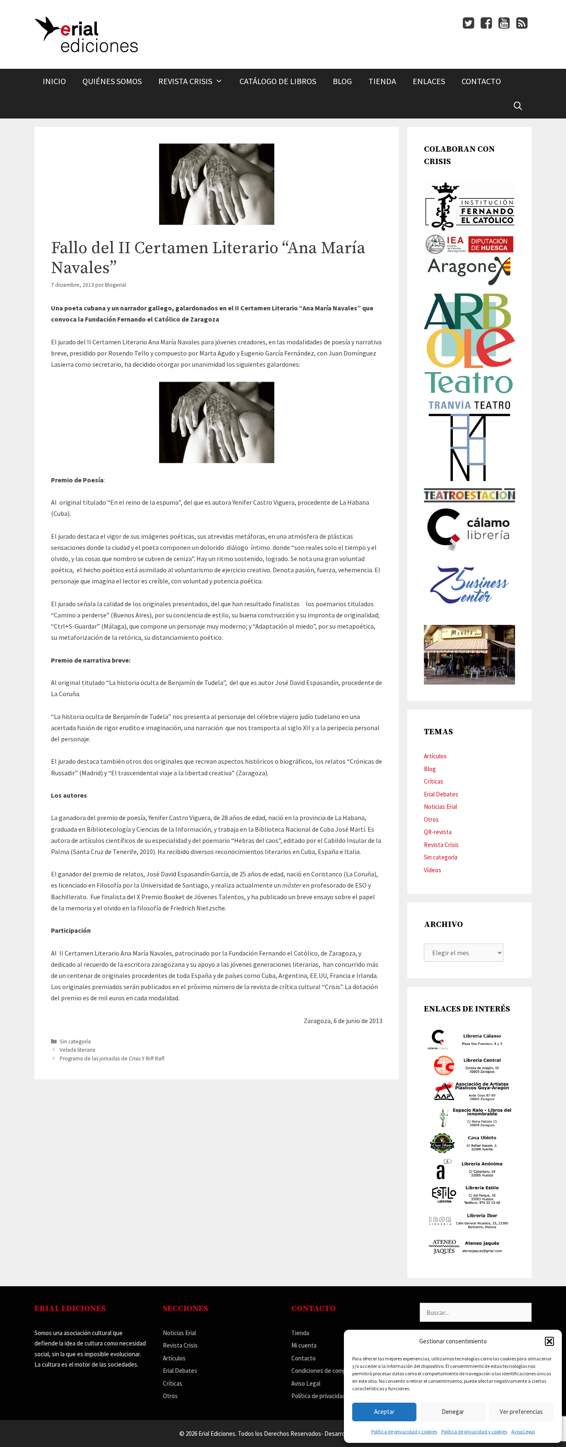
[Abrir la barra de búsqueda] (518, 106)
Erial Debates (441, 794)
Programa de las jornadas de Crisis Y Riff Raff (112, 1058)
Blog (342, 81)
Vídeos (432, 870)
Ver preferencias (521, 1412)
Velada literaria (77, 1049)
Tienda (382, 81)
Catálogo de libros (277, 81)
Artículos (435, 756)
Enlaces (429, 81)
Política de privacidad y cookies (404, 1431)
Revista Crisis (185, 81)
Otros (431, 819)
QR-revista (438, 832)
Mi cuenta (304, 1345)
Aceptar (384, 1412)
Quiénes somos (112, 81)
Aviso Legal (523, 1431)
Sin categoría (75, 1041)
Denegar (453, 1412)
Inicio (54, 81)
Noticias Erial (440, 807)
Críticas (433, 781)
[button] (549, 1341)
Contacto (481, 81)
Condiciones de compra (321, 1370)
